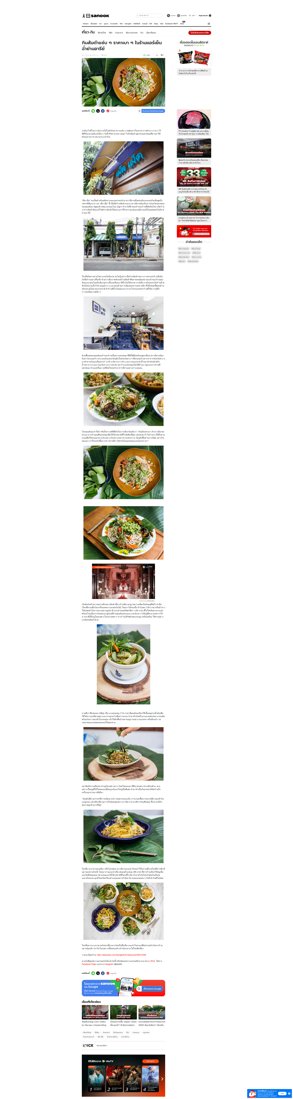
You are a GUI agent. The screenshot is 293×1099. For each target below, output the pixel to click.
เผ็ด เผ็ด (100, 1037)
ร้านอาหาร (106, 1032)
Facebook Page (89, 963)
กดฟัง (148, 55)
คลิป (161, 23)
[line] (93, 111)
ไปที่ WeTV (150, 1061)
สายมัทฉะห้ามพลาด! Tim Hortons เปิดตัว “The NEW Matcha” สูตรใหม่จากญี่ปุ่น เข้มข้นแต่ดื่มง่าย (194, 220)
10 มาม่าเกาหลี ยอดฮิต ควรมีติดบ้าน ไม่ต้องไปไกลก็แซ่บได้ (193, 72)
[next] (162, 1079)
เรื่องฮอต (94, 23)
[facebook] (103, 111)
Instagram (109, 963)
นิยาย (182, 23)
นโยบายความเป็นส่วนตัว (263, 1095)
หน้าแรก (86, 23)
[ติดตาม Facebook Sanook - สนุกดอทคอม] (194, 231)
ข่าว (100, 23)
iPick (153, 960)
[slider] (113, 596)
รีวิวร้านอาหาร (118, 1032)
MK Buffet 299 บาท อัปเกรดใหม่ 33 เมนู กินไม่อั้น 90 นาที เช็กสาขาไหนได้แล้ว (194, 192)
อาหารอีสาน (125, 1037)
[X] (98, 111)
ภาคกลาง (136, 1032)
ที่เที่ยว (97, 1032)
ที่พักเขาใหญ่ (196, 249)
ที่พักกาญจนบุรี (183, 249)
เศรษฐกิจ (128, 23)
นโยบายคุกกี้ (273, 1095)
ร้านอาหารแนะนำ (88, 1037)
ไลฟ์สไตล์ (136, 23)
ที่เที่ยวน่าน (196, 253)
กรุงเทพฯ (146, 1032)
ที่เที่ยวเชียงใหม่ (184, 257)
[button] (137, 15)
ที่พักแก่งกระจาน (184, 253)
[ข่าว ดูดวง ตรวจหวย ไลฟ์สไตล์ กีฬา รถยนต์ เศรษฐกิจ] (95, 16)
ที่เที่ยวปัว (182, 261)
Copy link (113, 111)
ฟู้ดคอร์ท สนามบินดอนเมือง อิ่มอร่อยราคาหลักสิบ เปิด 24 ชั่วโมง (193, 161)
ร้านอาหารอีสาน (112, 1037)
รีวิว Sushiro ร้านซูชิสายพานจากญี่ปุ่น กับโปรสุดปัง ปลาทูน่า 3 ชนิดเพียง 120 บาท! (194, 134)
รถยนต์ (144, 23)
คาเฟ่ (93, 291)
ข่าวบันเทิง (114, 23)
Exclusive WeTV (171, 23)
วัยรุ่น (156, 23)
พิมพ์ (105, 55)
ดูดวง (106, 23)
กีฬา (121, 23)
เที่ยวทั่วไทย (87, 1032)
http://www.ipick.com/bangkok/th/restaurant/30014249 (121, 954)
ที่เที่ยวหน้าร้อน (193, 261)
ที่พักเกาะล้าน (196, 257)
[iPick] (88, 1046)
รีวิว (127, 1032)
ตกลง (282, 1093)
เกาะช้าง (122, 361)
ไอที (150, 23)
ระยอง (95, 364)
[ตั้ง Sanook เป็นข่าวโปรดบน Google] (123, 987)
